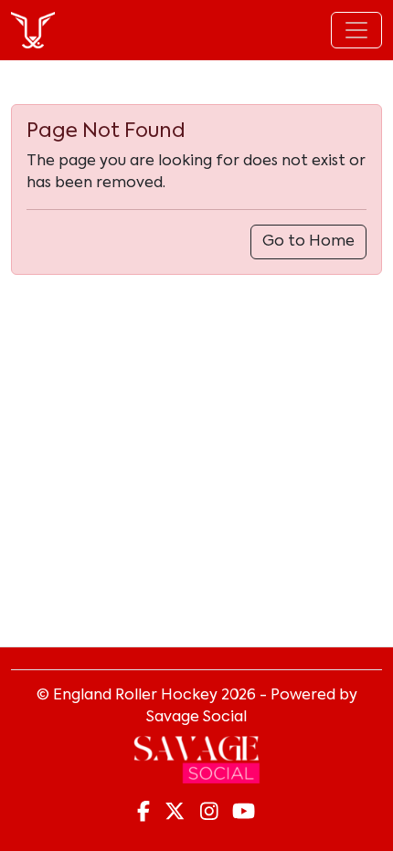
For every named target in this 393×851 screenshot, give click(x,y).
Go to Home (308, 242)
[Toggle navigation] (356, 30)
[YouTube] (243, 813)
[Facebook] (143, 813)
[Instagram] (209, 813)
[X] (175, 813)
